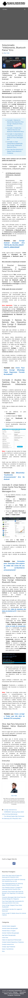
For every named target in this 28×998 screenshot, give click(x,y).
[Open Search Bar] (25, 9)
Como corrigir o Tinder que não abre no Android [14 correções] (14, 716)
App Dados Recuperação (9, 935)
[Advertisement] (14, 26)
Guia (3, 951)
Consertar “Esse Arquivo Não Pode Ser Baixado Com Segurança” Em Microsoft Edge (12, 893)
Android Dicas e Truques (8, 930)
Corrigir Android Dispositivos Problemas (13, 942)
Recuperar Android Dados (15, 990)
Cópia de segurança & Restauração (11, 940)
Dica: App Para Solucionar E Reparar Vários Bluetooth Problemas (15, 151)
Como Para (5, 937)
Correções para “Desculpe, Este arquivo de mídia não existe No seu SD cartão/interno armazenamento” (14, 565)
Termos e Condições (14, 993)
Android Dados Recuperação (10, 928)
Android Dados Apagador (9, 926)
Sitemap (15, 992)
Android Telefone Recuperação (10, 933)
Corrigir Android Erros (10, 809)
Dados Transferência (7, 949)
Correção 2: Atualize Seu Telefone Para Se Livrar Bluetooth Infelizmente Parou (15, 129)
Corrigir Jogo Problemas (8, 946)
